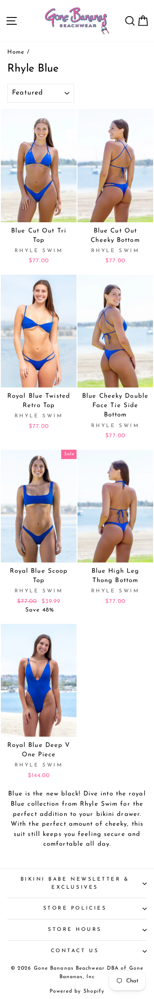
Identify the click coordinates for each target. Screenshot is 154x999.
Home (15, 52)
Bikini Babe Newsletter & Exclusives (75, 883)
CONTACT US (75, 950)
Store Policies (75, 908)
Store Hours (75, 929)
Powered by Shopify (77, 991)
